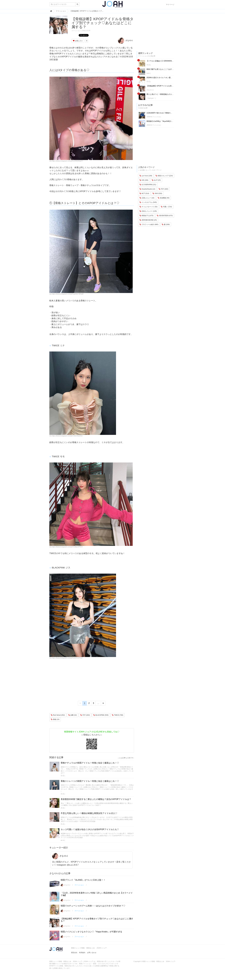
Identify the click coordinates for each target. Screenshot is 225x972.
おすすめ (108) (146, 176)
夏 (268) (167, 224)
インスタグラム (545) (149, 202)
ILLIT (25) (157, 180)
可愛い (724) (167, 207)
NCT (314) (145, 193)
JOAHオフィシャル (153, 117)
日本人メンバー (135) (149, 211)
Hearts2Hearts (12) (148, 189)
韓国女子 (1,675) (147, 216)
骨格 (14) (56, 719)
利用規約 (82, 953)
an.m (62, 840)
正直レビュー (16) (147, 198)
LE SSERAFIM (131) (148, 185)
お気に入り (78, 41)
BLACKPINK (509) (101, 715)
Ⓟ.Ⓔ (62, 776)
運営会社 (74, 953)
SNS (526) (158, 193)
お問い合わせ (91, 953)
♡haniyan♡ (150, 98)
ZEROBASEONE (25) (149, 220)
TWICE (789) (118, 715)
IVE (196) (144, 180)
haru (148, 73)
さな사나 (129, 40)
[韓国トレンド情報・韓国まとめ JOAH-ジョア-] (112, 5)
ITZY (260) (86, 715)
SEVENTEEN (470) (166, 216)
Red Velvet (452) (59, 715)
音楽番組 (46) (164, 198)
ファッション (76, 31)
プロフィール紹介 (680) (149, 224)
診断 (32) (73, 715)
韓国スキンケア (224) (165, 176)
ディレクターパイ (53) (149, 207)
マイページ (170, 4)
